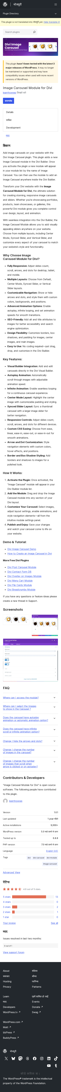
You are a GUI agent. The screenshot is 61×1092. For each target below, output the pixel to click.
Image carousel (50, 864)
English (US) (52, 851)
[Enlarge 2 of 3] (54, 618)
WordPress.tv (12, 1012)
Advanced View (11, 872)
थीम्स (34, 976)
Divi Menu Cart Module (20, 580)
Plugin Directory (11, 13)
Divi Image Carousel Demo (21, 549)
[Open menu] (56, 4)
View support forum (13, 952)
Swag (36, 1012)
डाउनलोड (8, 100)
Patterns (36, 986)
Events (36, 1001)
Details (9, 112)
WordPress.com (13, 1022)
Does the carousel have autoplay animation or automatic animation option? (25, 719)
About (6, 970)
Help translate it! (52, 22)
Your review (9, 923)
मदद (7, 135)
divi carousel (38, 858)
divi (29, 858)
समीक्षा (9, 120)
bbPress (9, 1032)
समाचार (6, 976)
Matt (7, 1027)
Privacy (7, 986)
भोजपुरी (13, 1051)
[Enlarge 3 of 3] (54, 642)
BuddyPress (11, 1037)
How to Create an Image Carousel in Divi (29, 553)
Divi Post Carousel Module (21, 567)
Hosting (7, 981)
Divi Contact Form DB (19, 571)
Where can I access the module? (21, 697)
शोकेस (34, 970)
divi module (52, 858)
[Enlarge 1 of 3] (25, 618)
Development (13, 127)
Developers (9, 1007)
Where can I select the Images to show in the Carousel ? (19, 707)
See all (54, 923)
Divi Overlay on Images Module (24, 576)
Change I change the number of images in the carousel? (18, 751)
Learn (6, 996)
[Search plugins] (34, 32)
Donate (37, 1007)
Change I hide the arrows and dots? (22, 741)
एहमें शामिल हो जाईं (40, 996)
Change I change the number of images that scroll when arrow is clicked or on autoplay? (20, 764)
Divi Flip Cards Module (19, 585)
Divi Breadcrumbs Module (21, 589)
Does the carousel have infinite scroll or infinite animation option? (21, 730)
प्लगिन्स (35, 981)
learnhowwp (9, 92)
